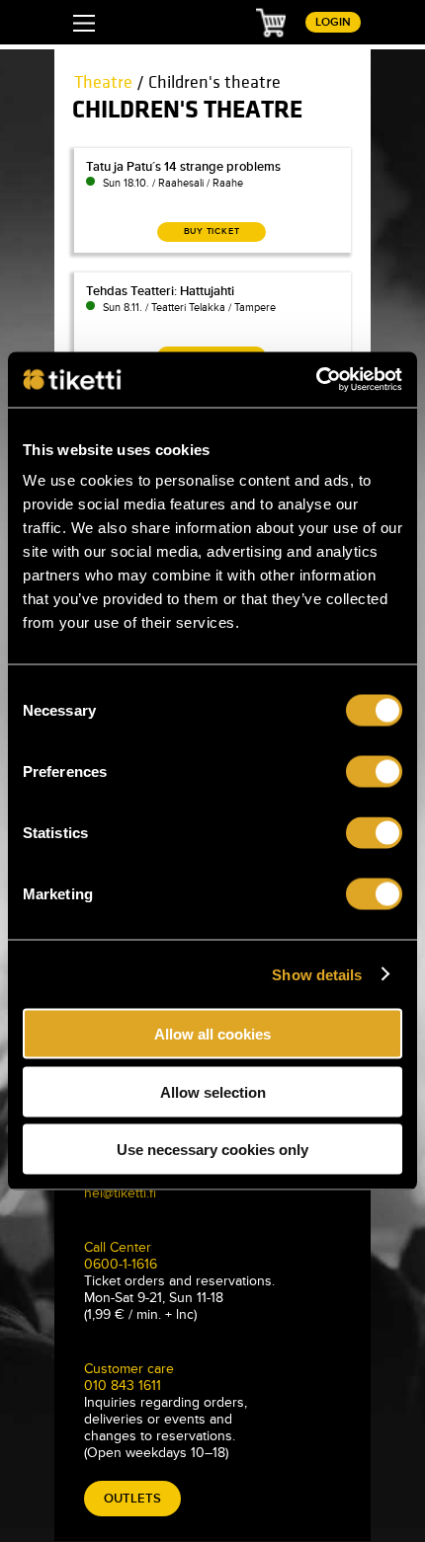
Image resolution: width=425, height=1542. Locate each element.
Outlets (132, 1498)
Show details (317, 973)
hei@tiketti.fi (120, 1193)
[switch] (374, 772)
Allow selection (213, 1091)
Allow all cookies (212, 1034)
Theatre (103, 82)
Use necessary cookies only (212, 1149)
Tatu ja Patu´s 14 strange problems (183, 167)
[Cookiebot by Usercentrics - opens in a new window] (315, 380)
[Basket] (271, 22)
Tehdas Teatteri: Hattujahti (160, 291)
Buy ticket (212, 231)
